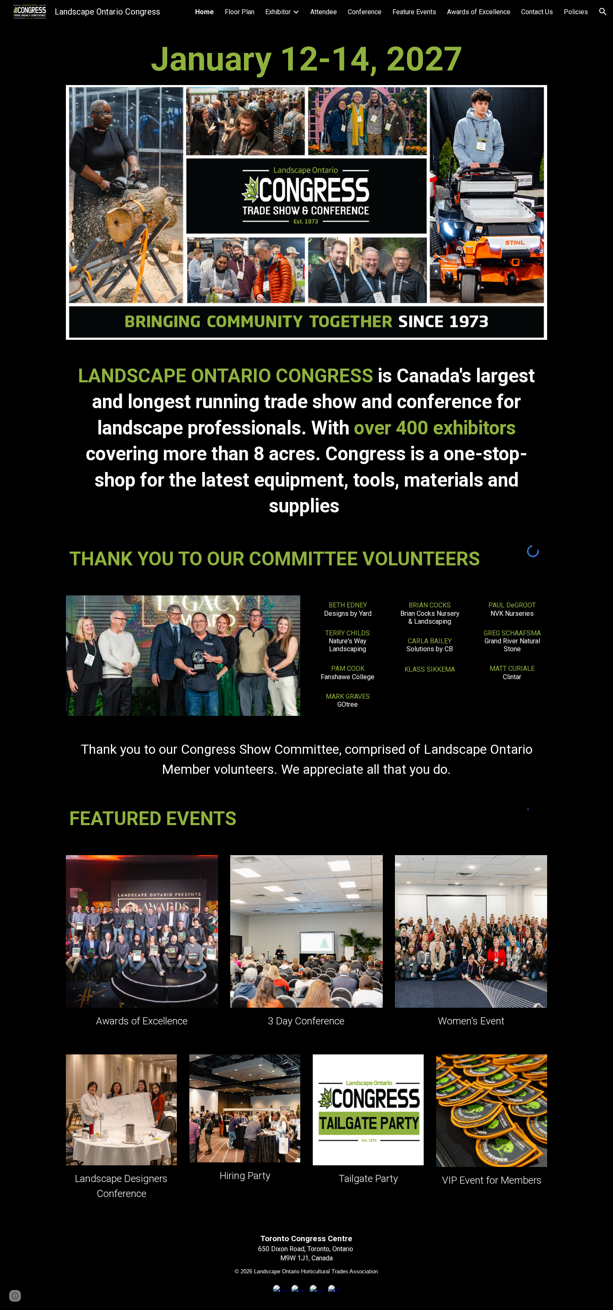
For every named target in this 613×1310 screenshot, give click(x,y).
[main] (306, 59)
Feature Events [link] (414, 12)
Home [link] (204, 12)
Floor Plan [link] (239, 12)
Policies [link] (576, 12)
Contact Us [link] (537, 12)
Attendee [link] (323, 12)
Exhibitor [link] (278, 12)
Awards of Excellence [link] (478, 12)
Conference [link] (365, 12)
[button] (603, 12)
